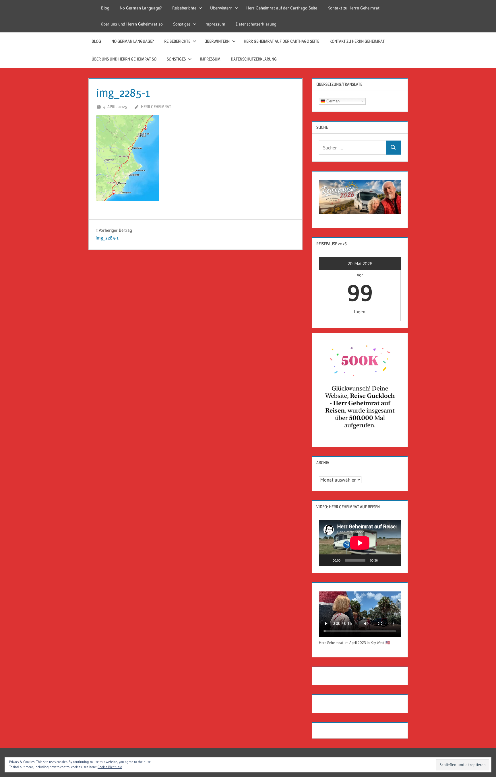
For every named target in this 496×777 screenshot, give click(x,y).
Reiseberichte (184, 8)
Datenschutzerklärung (256, 24)
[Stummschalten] (384, 560)
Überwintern (221, 8)
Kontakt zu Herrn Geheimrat (353, 8)
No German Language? (141, 8)
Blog (105, 8)
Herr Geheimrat (156, 106)
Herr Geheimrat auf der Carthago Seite (281, 8)
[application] (360, 543)
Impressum (214, 24)
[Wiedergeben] (326, 560)
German (332, 101)
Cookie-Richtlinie (110, 767)
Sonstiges (182, 24)
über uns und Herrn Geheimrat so (132, 24)
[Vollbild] (393, 560)
